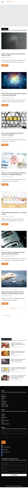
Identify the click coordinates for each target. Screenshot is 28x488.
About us (3, 395)
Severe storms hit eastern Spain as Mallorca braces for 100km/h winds (18, 368)
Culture (3, 415)
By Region (3, 403)
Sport (2, 419)
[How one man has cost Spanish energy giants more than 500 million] (14, 239)
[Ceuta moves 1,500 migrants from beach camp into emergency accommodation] (5, 378)
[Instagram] (23, 2)
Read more (4, 65)
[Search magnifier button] (3, 442)
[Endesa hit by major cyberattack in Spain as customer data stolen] (14, 80)
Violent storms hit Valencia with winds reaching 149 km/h (18, 360)
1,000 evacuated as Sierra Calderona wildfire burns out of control (18, 344)
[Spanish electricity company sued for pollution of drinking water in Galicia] (14, 278)
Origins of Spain (4, 406)
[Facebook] (20, 2)
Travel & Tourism (5, 420)
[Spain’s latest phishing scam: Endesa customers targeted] (14, 120)
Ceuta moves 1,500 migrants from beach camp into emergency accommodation (18, 377)
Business (3, 414)
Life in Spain (4, 401)
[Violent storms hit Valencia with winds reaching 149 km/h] (5, 361)
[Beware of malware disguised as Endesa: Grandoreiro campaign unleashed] (14, 159)
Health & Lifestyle (5, 424)
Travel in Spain (4, 404)
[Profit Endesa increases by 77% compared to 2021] (14, 199)
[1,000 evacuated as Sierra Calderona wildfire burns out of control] (5, 345)
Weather (3, 398)
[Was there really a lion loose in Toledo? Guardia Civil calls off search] (5, 353)
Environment (4, 417)
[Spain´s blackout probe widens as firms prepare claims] (14, 40)
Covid (2, 422)
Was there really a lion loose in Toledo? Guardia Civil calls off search (18, 352)
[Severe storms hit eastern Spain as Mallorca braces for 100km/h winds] (5, 369)
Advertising (3, 396)
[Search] (25, 2)
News (2, 400)
